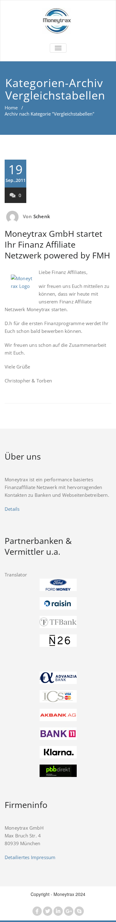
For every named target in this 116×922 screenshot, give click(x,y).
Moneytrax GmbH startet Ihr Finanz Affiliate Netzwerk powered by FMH (57, 244)
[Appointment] (58, 21)
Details (12, 509)
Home (11, 107)
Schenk (41, 216)
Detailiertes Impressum (30, 857)
